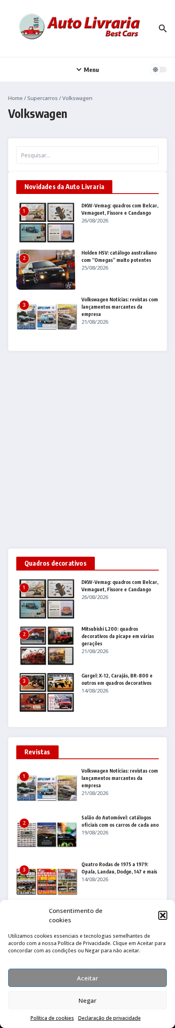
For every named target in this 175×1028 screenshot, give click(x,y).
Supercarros (42, 98)
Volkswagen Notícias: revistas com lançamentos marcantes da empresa (119, 306)
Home (15, 98)
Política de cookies (52, 1018)
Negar (87, 1000)
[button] (163, 915)
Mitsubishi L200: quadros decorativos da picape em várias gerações (117, 636)
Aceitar (87, 978)
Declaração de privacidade (109, 1018)
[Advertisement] (87, 449)
